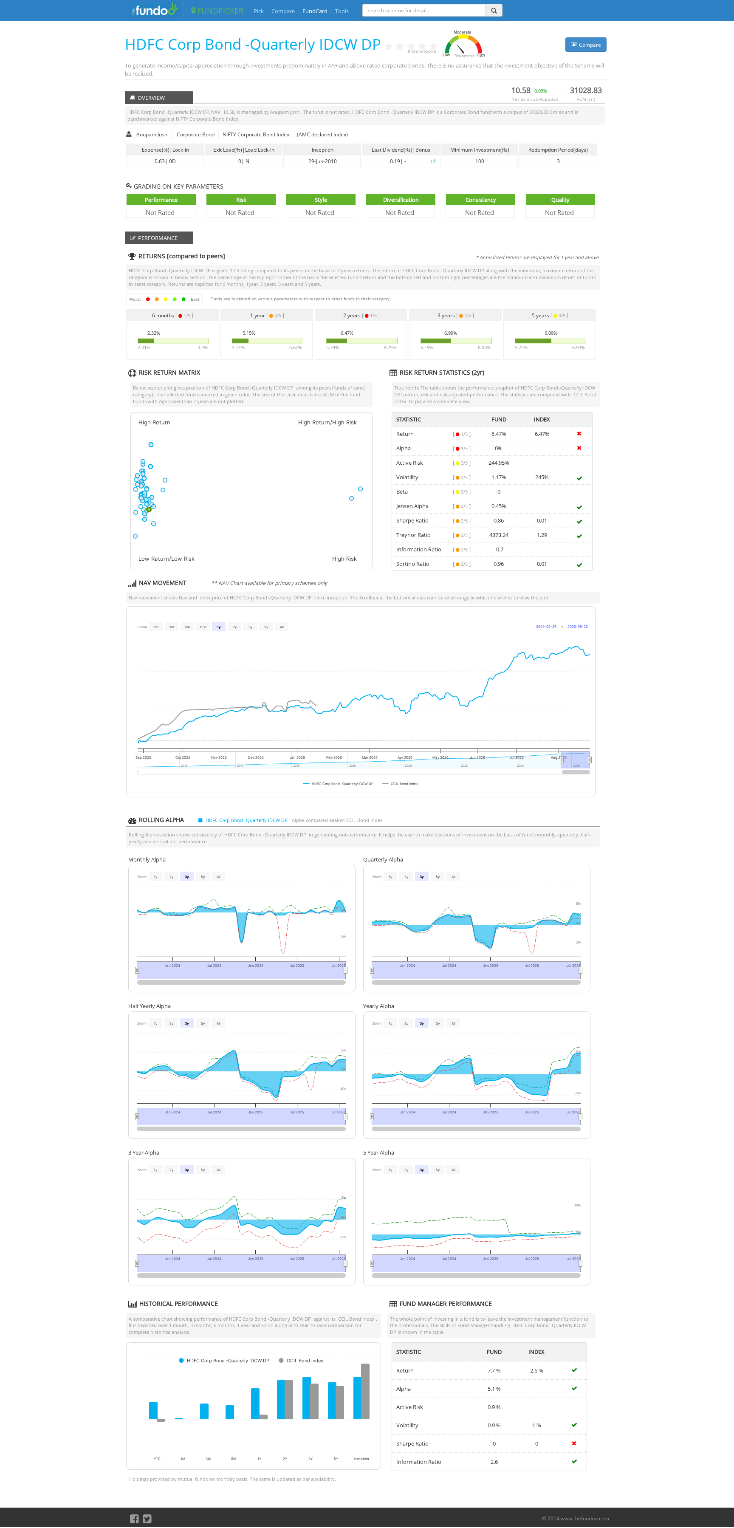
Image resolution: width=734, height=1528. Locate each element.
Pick (259, 11)
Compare (283, 11)
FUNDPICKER (219, 11)
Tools (342, 11)
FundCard (314, 11)
